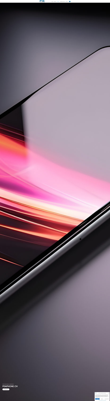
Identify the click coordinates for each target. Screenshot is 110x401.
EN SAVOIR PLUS (6, 389)
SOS (69, 1)
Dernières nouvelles (62, 1)
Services (55, 1)
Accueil (52, 1)
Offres (58, 1)
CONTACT (67, 1)
